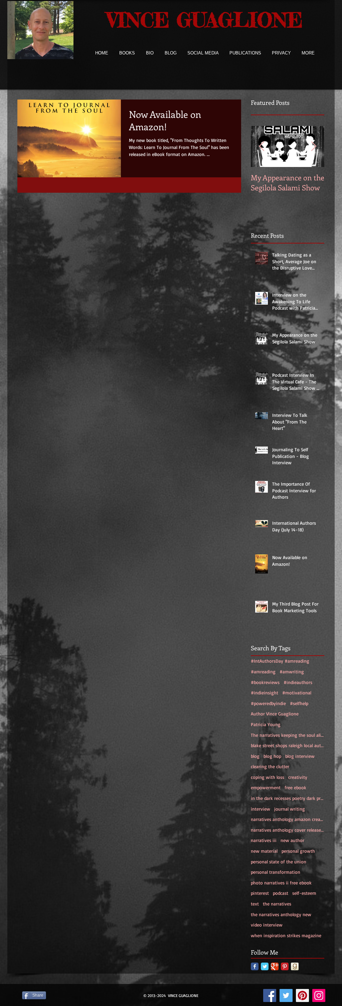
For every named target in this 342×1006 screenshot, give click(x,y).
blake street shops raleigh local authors (287, 745)
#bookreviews (265, 682)
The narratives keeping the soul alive (287, 735)
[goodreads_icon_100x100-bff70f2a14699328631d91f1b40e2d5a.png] (295, 966)
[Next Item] (314, 146)
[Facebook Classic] (255, 966)
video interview (267, 925)
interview (260, 809)
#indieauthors (298, 682)
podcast (280, 893)
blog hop (272, 756)
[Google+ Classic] (275, 966)
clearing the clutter (270, 766)
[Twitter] (286, 995)
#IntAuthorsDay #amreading (280, 661)
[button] (127, 53)
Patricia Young (266, 724)
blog (255, 756)
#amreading (263, 671)
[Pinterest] (302, 995)
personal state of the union (278, 861)
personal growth (298, 851)
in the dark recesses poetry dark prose (287, 798)
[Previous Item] (262, 146)
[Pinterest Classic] (285, 966)
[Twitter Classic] (265, 966)
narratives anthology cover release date (287, 830)
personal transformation (275, 872)
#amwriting (292, 671)
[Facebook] (269, 995)
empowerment (266, 787)
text (255, 903)
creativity (297, 777)
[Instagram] (318, 995)
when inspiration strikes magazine (286, 935)
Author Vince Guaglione (275, 713)
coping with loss (267, 777)
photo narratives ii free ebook (281, 882)
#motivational (296, 692)
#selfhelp (299, 703)
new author (292, 840)
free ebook (295, 787)
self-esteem (304, 893)
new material (264, 851)
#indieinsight (264, 692)
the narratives (277, 903)
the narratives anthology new (281, 914)
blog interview (300, 756)
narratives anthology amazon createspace (287, 819)
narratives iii (264, 840)
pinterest (260, 893)
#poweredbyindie (268, 703)
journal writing (289, 809)
